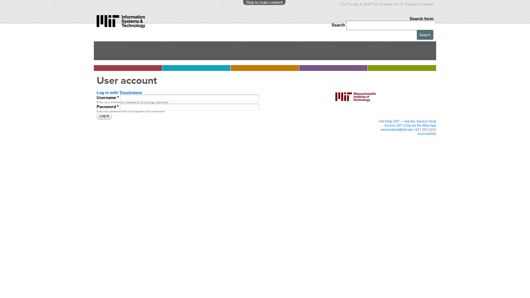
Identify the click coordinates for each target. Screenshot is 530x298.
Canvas (111, 133)
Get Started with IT (115, 52)
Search (339, 25)
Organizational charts (315, 155)
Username (108, 97)
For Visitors (247, 139)
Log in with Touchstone (119, 92)
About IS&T (387, 52)
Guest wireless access (251, 149)
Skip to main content (264, 2)
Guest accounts (116, 149)
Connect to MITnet (183, 143)
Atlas (109, 138)
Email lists (112, 143)
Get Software (246, 52)
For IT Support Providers (413, 4)
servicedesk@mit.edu (397, 130)
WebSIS (176, 138)
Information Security (322, 52)
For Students (382, 4)
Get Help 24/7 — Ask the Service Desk (407, 121)
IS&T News (308, 149)
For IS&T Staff (313, 139)
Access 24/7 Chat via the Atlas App (410, 125)
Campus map (245, 160)
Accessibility (427, 134)
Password (108, 106)
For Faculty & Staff (355, 4)
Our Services (178, 52)
